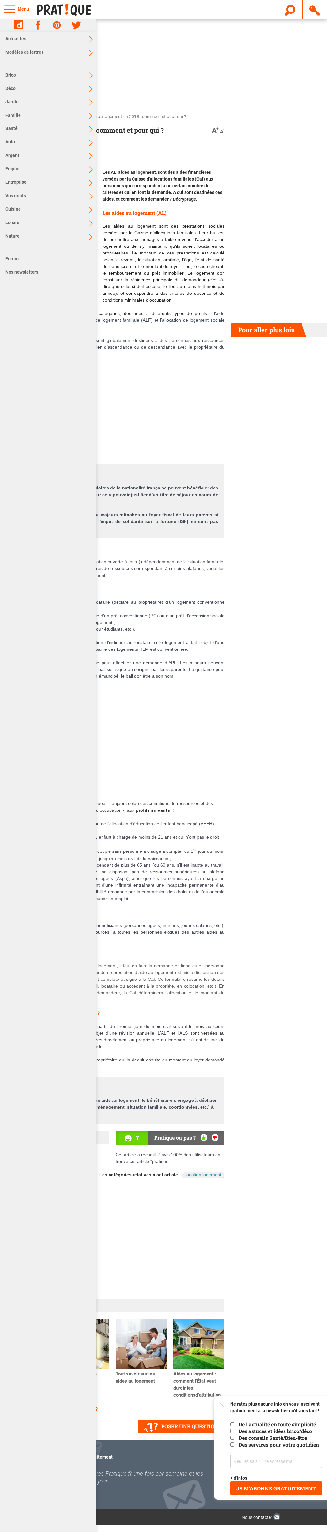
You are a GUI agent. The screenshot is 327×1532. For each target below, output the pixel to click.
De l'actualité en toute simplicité (277, 1424)
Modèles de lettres (24, 52)
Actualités (15, 38)
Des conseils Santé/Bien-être (273, 1437)
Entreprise (16, 182)
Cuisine (13, 209)
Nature (12, 235)
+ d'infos (238, 1477)
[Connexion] (315, 9)
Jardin (12, 101)
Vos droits (15, 195)
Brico (10, 74)
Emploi (12, 168)
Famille (13, 115)
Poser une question (189, 1426)
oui (204, 1137)
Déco (10, 88)
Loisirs (12, 222)
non (215, 1137)
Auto (10, 141)
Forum (12, 258)
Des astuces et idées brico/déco (275, 1431)
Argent (12, 155)
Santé (11, 128)
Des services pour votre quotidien (279, 1444)
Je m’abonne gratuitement (276, 1488)
